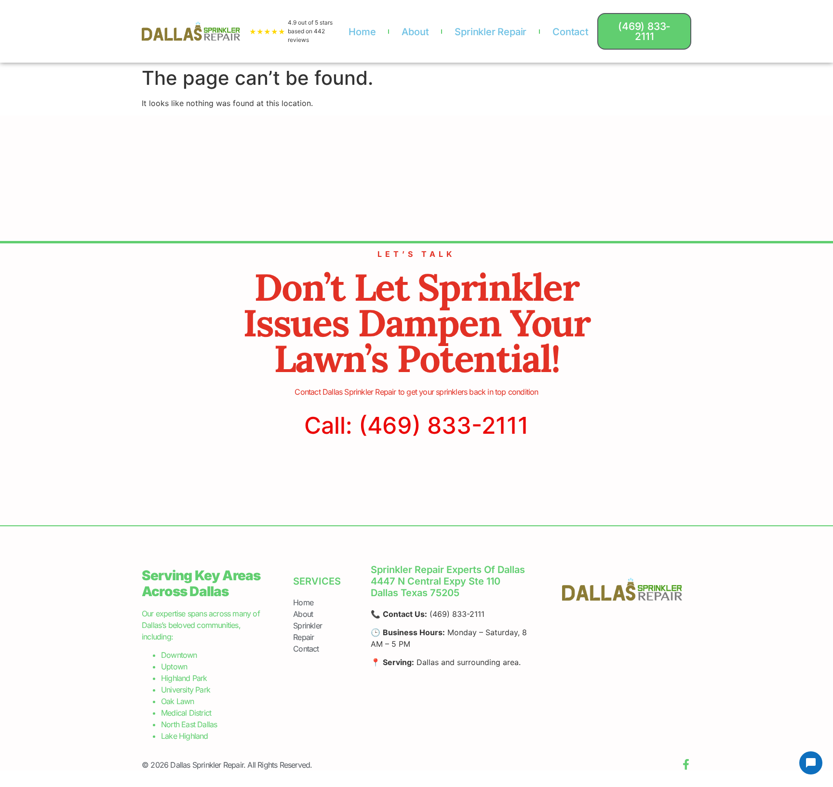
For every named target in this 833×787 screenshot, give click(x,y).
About (415, 32)
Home (362, 32)
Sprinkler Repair (490, 32)
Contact (570, 32)
